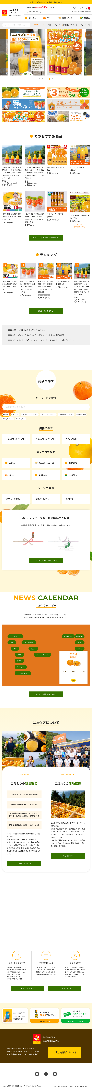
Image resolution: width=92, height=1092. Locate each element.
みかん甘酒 (81, 414)
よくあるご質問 (64, 988)
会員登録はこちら (33, 11)
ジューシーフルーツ (49, 414)
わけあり (43, 475)
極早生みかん (68, 636)
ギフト (49, 25)
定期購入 (73, 475)
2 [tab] (43, 79)
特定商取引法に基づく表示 (63, 1086)
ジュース (57, 25)
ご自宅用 (70, 498)
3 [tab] (46, 79)
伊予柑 (15, 636)
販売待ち (73, 462)
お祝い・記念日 (43, 498)
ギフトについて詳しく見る (46, 560)
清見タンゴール (23, 673)
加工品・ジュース (46, 462)
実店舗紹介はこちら (66, 1052)
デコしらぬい (21, 667)
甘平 (15, 649)
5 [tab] (53, 79)
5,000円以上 (72, 439)
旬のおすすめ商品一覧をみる (46, 237)
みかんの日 (21, 419)
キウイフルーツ (79, 648)
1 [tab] (39, 79)
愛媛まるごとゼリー (66, 414)
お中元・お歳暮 (13, 498)
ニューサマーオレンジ (33, 648)
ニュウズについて (24, 863)
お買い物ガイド (27, 988)
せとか (19, 655)
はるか (19, 661)
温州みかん (79, 636)
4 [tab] (49, 79)
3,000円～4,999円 (45, 439)
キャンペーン (8, 419)
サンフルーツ (29, 642)
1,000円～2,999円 (15, 439)
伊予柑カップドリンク (70, 25)
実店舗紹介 (68, 855)
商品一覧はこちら (46, 311)
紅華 (79, 642)
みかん (12, 462)
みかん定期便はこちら (46, 694)
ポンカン (12, 642)
